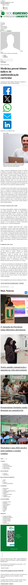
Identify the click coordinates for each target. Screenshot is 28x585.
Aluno (5, 55)
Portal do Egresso (6, 518)
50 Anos (5, 489)
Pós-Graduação (6, 465)
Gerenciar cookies (4, 583)
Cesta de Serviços (6, 504)
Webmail (5, 507)
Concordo (11, 583)
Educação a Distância (7, 466)
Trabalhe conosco (6, 496)
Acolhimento (5, 491)
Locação (5, 521)
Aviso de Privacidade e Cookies (15, 581)
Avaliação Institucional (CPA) (9, 490)
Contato (4, 509)
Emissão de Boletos (7, 516)
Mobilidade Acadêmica (8, 517)
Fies (4, 481)
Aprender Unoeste (7, 501)
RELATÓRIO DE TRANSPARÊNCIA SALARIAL (12, 564)
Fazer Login (3, 62)
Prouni (4, 479)
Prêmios (4, 493)
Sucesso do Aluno (7, 519)
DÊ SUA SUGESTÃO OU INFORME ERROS (9, 283)
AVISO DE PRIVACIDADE (7, 558)
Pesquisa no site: (14, 548)
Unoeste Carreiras (6, 520)
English (6, 7)
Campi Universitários (7, 494)
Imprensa (5, 506)
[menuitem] (14, 22)
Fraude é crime (6, 523)
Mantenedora (6, 488)
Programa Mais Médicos (8, 483)
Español (6, 8)
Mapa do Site (6, 505)
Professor (5, 56)
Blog (4, 511)
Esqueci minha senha (5, 64)
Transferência (6, 474)
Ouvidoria (5, 495)
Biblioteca (5, 502)
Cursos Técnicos (6, 468)
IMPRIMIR (21, 283)
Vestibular (5, 473)
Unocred (5, 482)
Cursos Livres (6, 467)
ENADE (5, 508)
